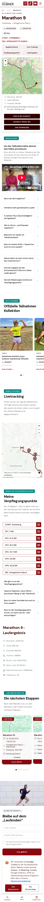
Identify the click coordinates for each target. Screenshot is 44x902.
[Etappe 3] (20, 769)
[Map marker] (29, 450)
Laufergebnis (32, 53)
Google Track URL (22, 122)
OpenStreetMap (25, 473)
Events (9, 10)
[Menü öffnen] (40, 3)
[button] (7, 898)
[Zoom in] (39, 426)
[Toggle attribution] (39, 472)
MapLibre (7, 473)
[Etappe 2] (18, 769)
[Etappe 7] (27, 769)
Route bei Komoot (22, 116)
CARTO (15, 473)
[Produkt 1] (21, 375)
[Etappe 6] (25, 769)
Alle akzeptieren (13, 888)
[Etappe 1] (16, 769)
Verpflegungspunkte (12, 53)
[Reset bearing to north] (39, 433)
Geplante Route (12, 47)
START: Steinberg (11, 38)
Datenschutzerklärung (20, 881)
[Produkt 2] (22, 375)
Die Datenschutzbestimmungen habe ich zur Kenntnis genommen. (23, 843)
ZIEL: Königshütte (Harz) (15, 41)
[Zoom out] (39, 429)
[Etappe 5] (23, 769)
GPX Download (22, 128)
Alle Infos (17, 762)
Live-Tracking (32, 47)
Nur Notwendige (30, 888)
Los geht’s (22, 852)
